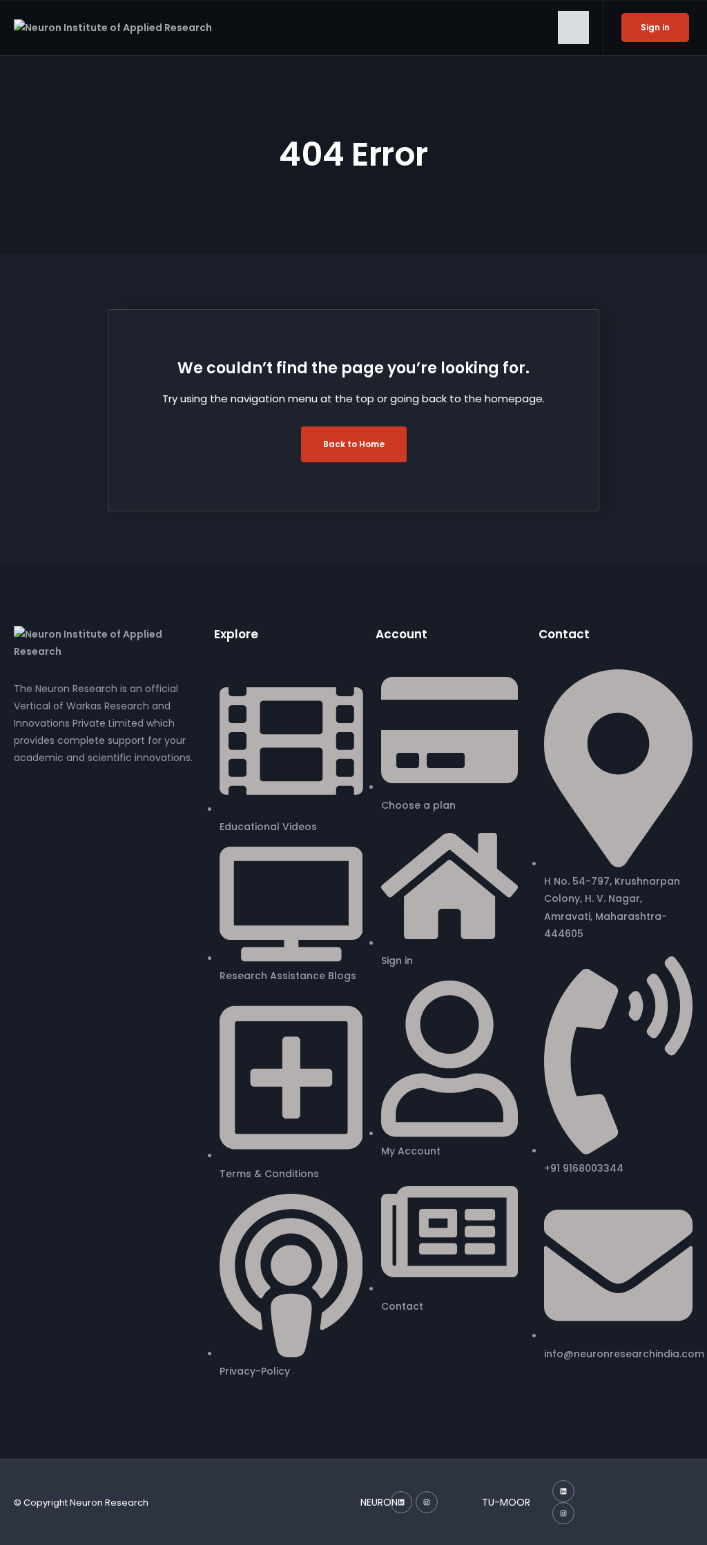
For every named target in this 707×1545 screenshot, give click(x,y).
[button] (573, 27)
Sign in (655, 27)
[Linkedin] (401, 1502)
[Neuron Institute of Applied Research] (103, 642)
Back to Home (354, 444)
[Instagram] (427, 1502)
